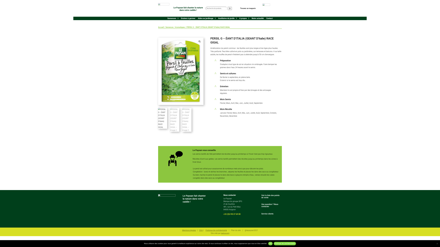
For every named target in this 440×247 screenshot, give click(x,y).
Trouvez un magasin (248, 8)
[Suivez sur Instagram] (231, 222)
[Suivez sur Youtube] (238, 222)
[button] (200, 41)
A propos (243, 18)
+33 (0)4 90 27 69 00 (232, 214)
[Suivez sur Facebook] (224, 222)
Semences (171, 18)
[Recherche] (230, 8)
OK (270, 243)
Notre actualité (258, 18)
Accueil (161, 27)
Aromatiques (180, 27)
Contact (269, 18)
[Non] (437, 243)
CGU (201, 230)
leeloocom (225, 233)
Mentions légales (189, 230)
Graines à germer (188, 18)
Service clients (267, 214)
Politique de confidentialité (216, 230)
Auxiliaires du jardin (226, 18)
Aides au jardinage (205, 18)
